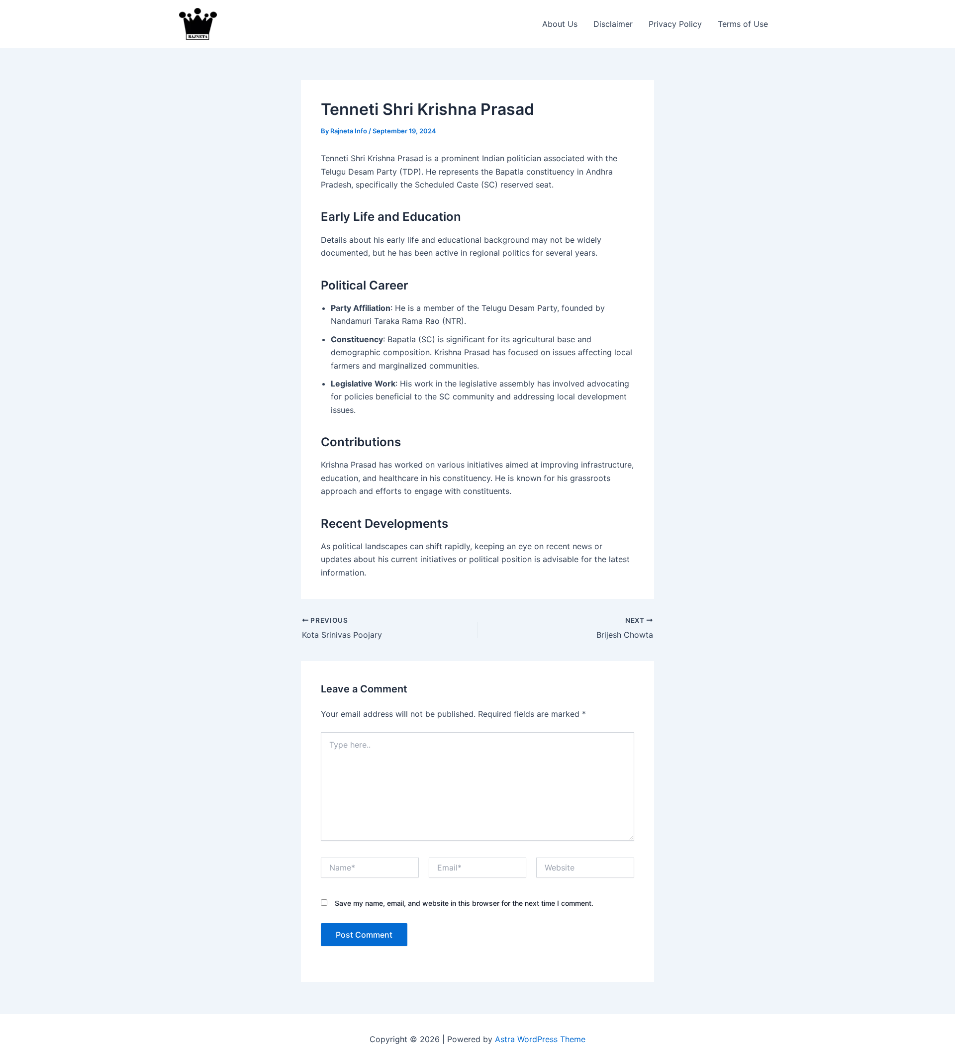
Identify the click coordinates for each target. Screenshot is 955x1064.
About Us (559, 24)
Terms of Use (743, 24)
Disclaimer (613, 24)
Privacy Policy (675, 24)
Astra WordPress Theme (540, 1039)
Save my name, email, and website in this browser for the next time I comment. (464, 903)
